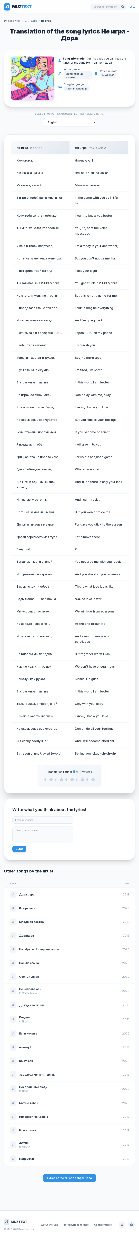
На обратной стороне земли (39, 949)
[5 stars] (93, 779)
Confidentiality (103, 1224)
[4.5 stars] (88, 779)
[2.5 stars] (67, 779)
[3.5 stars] (77, 779)
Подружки (26, 1159)
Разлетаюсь (27, 1130)
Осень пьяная (29, 976)
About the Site (49, 1224)
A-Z (132, 6)
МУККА (26, 1146)
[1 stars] (51, 779)
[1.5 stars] (56, 779)
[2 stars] (61, 779)
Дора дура (27, 894)
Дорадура (26, 935)
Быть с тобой (28, 1103)
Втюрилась (27, 908)
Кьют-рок (26, 1061)
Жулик (23, 1142)
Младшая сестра (31, 922)
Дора (34, 20)
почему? (25, 1047)
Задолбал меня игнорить (37, 1074)
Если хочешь (28, 1033)
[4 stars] (82, 779)
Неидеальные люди (33, 1087)
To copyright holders (76, 1224)
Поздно (24, 1017)
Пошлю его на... (30, 963)
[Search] (122, 6)
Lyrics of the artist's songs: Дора (69, 1178)
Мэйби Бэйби (29, 993)
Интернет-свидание (33, 1116)
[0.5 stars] (46, 779)
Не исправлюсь (30, 989)
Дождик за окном (31, 1005)
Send (19, 848)
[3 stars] (72, 779)
